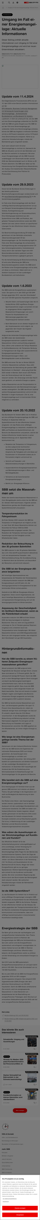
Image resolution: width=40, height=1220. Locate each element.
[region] (20, 1197)
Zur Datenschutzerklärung (9, 1198)
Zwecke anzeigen (20, 1208)
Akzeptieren (20, 1215)
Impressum (6, 1201)
